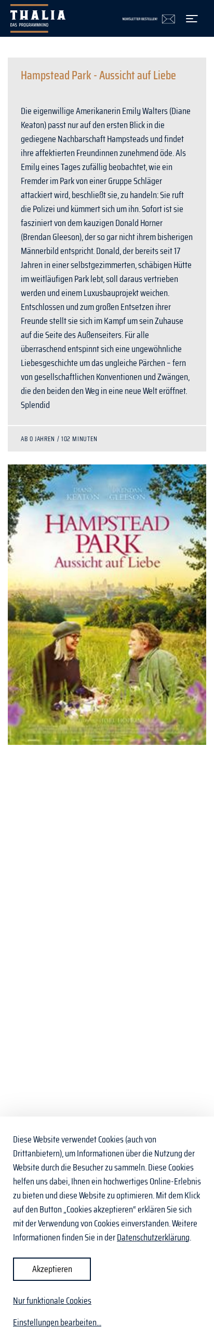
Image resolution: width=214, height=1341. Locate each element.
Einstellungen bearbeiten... (57, 1323)
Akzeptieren (52, 1269)
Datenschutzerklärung (153, 1237)
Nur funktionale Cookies (52, 1300)
